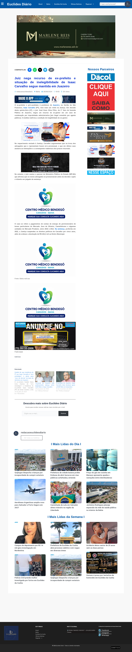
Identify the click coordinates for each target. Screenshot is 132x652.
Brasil (40, 4)
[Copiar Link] (51, 70)
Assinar (63, 413)
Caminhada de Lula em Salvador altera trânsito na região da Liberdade (64, 507)
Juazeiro (56, 105)
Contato (69, 632)
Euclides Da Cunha (60, 4)
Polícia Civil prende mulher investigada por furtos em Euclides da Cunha (29, 580)
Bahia (48, 4)
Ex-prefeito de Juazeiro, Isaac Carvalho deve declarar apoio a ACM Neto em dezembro (65, 385)
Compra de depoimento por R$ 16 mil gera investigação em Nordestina (29, 548)
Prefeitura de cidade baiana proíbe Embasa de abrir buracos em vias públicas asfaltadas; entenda (65, 475)
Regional (89, 4)
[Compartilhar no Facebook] (30, 70)
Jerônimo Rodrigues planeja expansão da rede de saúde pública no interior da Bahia (101, 507)
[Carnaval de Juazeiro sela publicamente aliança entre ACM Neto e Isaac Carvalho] (44, 376)
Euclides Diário (19, 4)
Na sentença (59, 229)
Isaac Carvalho (29, 108)
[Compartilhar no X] (40, 70)
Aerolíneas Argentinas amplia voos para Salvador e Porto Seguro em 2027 (29, 505)
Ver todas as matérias (31, 438)
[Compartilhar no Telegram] (45, 70)
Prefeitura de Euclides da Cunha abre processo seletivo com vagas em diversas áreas (65, 548)
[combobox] (113, 4)
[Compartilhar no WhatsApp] (35, 70)
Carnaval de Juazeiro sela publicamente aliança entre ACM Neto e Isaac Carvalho (44, 385)
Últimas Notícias (76, 4)
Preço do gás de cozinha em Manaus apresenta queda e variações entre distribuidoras (99, 475)
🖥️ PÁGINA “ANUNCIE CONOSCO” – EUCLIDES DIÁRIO (81, 630)
